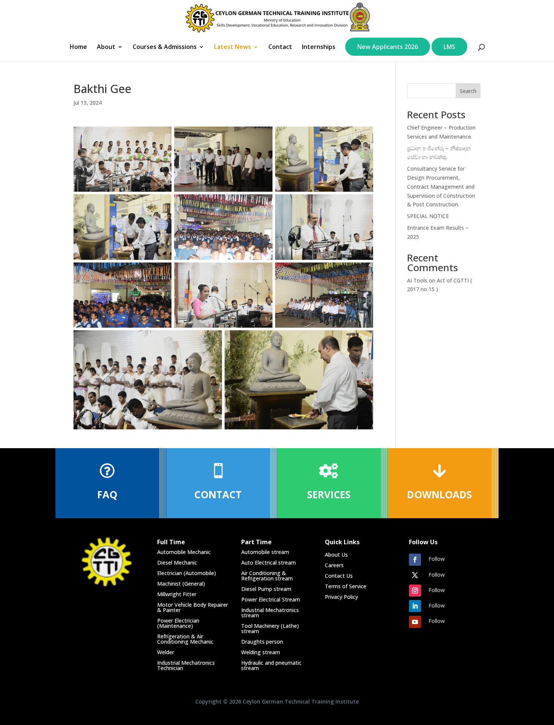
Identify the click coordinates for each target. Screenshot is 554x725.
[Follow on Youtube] (415, 622)
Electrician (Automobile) (186, 573)
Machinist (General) (181, 583)
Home (78, 47)
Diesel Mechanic (177, 562)
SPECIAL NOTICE (428, 216)
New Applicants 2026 (387, 47)
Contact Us (339, 575)
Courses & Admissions (165, 47)
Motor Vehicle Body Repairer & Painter (192, 607)
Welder (165, 652)
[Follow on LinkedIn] (415, 606)
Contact (280, 47)
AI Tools (417, 280)
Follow (437, 558)
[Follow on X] (415, 575)
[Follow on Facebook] (415, 560)
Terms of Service (345, 586)
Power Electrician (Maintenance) (178, 623)
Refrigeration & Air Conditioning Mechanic (185, 639)
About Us (336, 554)
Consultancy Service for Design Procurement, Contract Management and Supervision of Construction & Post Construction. (441, 186)
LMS (449, 47)
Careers (334, 565)
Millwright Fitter (176, 594)
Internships (318, 47)
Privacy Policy (341, 596)
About (106, 47)
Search (468, 91)
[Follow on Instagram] (415, 591)
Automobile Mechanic (184, 552)
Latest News (232, 47)
